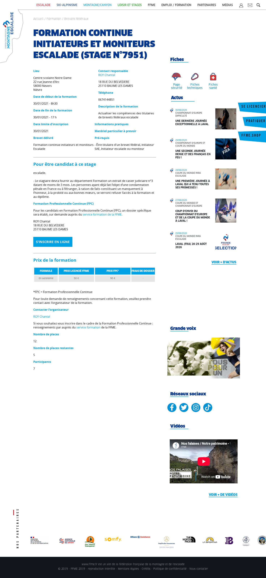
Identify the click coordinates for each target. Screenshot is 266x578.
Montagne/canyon (97, 5)
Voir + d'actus (224, 262)
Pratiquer (256, 121)
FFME (151, 5)
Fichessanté (213, 86)
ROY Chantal (106, 75)
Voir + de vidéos (223, 495)
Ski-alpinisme (67, 5)
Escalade (43, 5)
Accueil (38, 19)
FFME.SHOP (251, 136)
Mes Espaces (241, 6)
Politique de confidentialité (170, 569)
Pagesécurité (176, 86)
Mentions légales (128, 569)
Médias (227, 5)
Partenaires (206, 5)
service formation (88, 327)
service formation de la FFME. (103, 214)
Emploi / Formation (176, 5)
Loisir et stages (130, 5)
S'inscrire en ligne (53, 242)
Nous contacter (198, 569)
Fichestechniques (194, 86)
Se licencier (253, 107)
